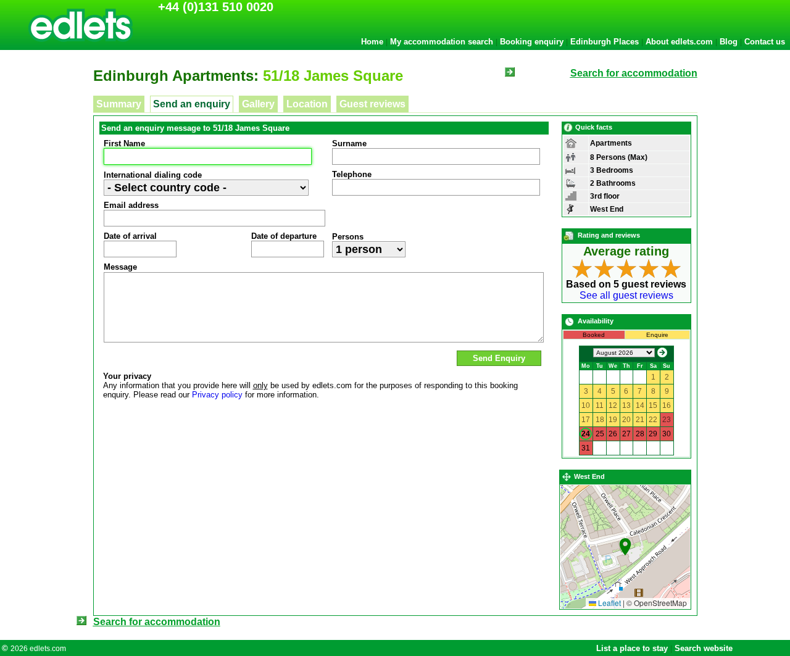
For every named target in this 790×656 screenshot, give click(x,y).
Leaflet (608, 602)
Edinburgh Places (604, 41)
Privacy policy (217, 394)
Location (307, 104)
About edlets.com (679, 41)
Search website (704, 648)
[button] (625, 546)
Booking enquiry (531, 41)
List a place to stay (632, 648)
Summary (118, 104)
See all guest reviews (626, 295)
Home (372, 41)
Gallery (258, 104)
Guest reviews (372, 104)
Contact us (764, 41)
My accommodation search (441, 41)
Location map (623, 546)
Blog (729, 41)
